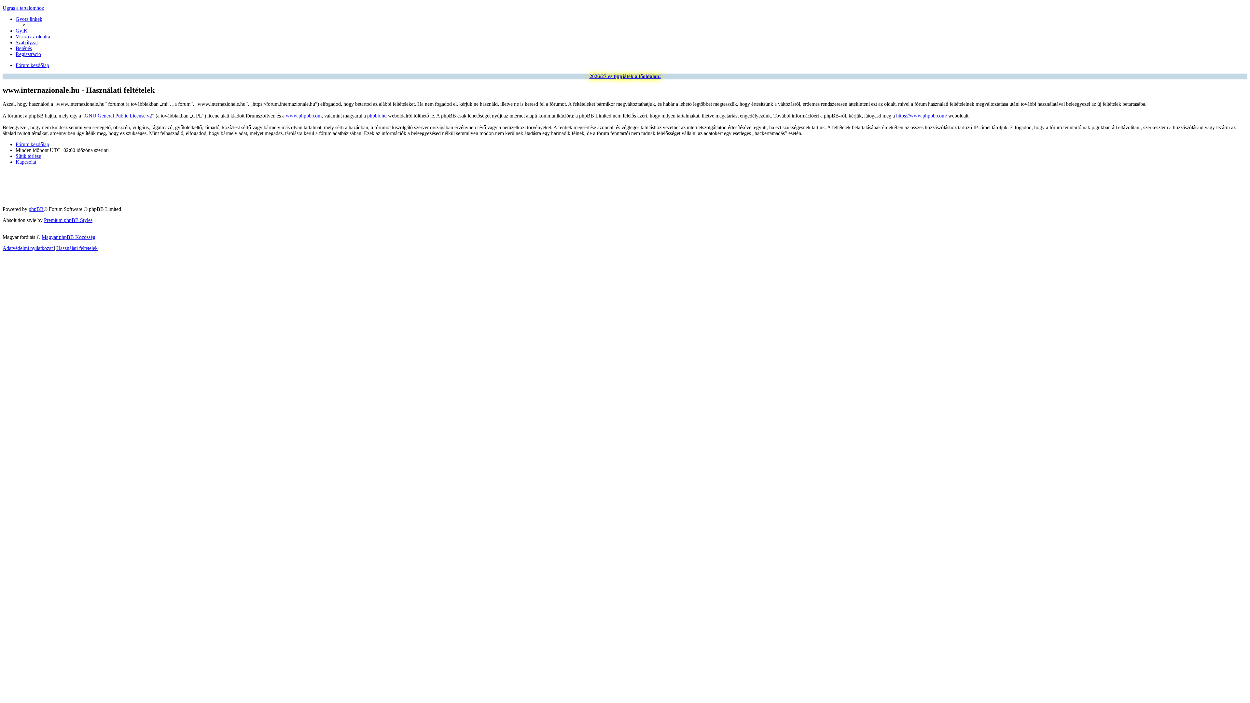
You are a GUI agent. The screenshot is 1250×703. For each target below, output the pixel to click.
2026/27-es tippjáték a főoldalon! (625, 76)
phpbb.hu (377, 115)
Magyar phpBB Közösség (68, 237)
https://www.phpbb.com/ (921, 115)
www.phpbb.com (304, 115)
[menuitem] (22, 31)
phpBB (36, 209)
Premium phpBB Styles (68, 220)
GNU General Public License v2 (118, 115)
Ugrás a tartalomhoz (23, 8)
